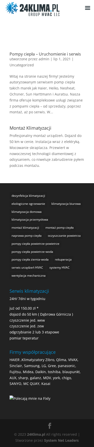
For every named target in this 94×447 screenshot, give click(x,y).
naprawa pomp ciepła (27, 235)
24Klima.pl (36, 434)
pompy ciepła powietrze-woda (32, 252)
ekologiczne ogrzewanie (28, 204)
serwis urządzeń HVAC (27, 267)
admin (44, 59)
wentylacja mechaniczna (29, 275)
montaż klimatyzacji (25, 227)
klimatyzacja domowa (27, 212)
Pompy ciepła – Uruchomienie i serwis (45, 54)
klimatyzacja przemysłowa (30, 219)
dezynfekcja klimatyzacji (28, 195)
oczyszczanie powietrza (64, 235)
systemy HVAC (59, 267)
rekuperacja (63, 259)
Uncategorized (22, 65)
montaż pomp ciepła (59, 227)
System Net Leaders (61, 440)
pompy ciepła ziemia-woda (30, 259)
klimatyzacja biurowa (66, 204)
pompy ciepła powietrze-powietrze (35, 243)
